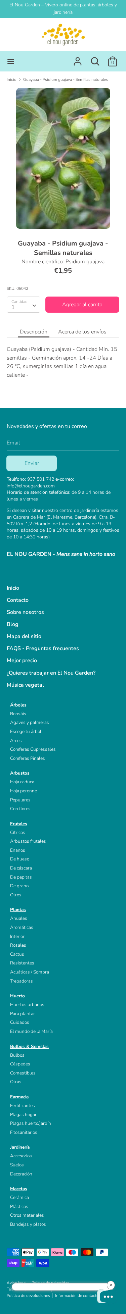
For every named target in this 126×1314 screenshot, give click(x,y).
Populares (20, 800)
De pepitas (21, 877)
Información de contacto (77, 1295)
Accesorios (21, 1156)
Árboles (18, 705)
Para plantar (22, 1013)
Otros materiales (27, 1215)
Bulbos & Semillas (29, 1046)
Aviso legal (17, 1282)
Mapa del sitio (24, 636)
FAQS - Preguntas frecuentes (43, 648)
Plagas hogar (23, 1114)
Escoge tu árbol (25, 731)
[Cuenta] (77, 58)
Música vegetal (25, 685)
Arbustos (20, 773)
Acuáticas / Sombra (29, 972)
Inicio (13, 588)
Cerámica (19, 1197)
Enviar (32, 463)
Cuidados (19, 1022)
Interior (17, 936)
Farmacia (19, 1097)
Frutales (18, 824)
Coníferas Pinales (27, 758)
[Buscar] (95, 58)
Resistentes (22, 963)
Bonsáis (18, 714)
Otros (16, 895)
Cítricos (17, 832)
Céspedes (20, 1064)
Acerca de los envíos (82, 331)
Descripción (33, 331)
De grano (19, 886)
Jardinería (20, 1147)
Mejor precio (22, 660)
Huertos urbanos (27, 1004)
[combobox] (23, 305)
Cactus (17, 954)
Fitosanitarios (23, 1132)
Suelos (17, 1165)
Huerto (17, 996)
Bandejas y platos (28, 1224)
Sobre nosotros (25, 612)
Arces (16, 740)
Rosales (18, 945)
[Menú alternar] (11, 61)
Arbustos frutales (28, 841)
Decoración (21, 1174)
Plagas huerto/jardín (30, 1123)
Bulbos (17, 1055)
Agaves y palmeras (29, 722)
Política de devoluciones (28, 1295)
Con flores (20, 808)
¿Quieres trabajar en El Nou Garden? (51, 673)
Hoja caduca (22, 782)
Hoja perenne (23, 791)
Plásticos (19, 1206)
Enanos (17, 850)
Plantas (18, 909)
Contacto (18, 600)
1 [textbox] (13, 307)
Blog (12, 624)
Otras (16, 1082)
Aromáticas (21, 927)
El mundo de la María (31, 1031)
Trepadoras (21, 981)
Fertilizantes (22, 1105)
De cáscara (21, 868)
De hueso (19, 859)
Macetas (18, 1189)
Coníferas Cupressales (33, 749)
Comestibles (23, 1073)
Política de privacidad (51, 1282)
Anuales (18, 918)
